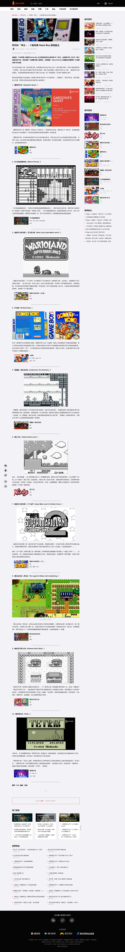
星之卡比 (32, 489)
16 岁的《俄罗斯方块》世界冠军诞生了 (104, 65)
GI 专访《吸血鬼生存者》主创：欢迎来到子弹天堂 (103, 97)
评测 (39, 9)
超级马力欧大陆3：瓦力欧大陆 (38, 293)
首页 (12, 9)
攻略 (32, 9)
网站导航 (94, 940)
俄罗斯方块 (33, 770)
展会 (53, 9)
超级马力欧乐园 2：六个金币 (38, 561)
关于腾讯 (31, 940)
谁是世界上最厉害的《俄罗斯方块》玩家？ (104, 40)
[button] (80, 827)
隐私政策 (60, 940)
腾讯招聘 (82, 940)
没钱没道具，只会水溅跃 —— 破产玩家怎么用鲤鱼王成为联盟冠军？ (104, 24)
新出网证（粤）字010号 (63, 942)
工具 (46, 9)
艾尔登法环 (74, 9)
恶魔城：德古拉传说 (35, 422)
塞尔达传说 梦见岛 (35, 634)
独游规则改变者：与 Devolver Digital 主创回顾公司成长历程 (104, 89)
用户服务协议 (53, 940)
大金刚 (31, 355)
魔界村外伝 (33, 147)
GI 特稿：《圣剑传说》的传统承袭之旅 (104, 81)
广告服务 (76, 940)
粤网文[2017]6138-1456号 (48, 942)
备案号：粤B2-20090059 (76, 942)
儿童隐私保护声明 (68, 940)
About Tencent (39, 940)
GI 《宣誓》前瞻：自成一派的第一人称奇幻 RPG (104, 73)
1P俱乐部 (62, 9)
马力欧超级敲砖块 (35, 218)
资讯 (19, 9)
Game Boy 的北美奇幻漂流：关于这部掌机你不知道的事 (104, 57)
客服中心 (88, 940)
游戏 (26, 9)
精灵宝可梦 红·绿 (34, 699)
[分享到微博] (5, 475)
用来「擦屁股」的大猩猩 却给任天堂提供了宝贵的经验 (104, 32)
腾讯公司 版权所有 (62, 946)
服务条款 (46, 940)
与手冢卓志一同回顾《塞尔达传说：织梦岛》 (104, 48)
